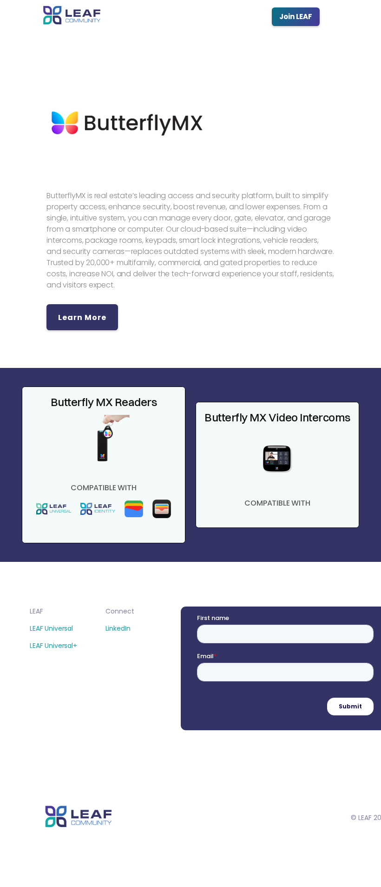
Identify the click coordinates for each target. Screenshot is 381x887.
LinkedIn (118, 628)
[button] (344, 17)
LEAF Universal (51, 628)
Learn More (82, 317)
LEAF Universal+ (53, 645)
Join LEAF (295, 16)
